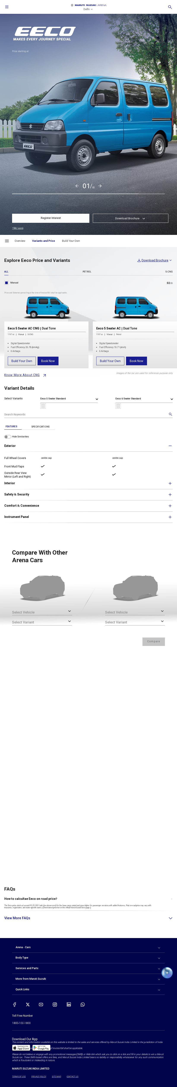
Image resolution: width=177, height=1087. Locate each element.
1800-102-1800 (21, 1023)
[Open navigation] (6, 6)
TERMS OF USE (19, 1077)
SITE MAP (56, 1077)
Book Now (48, 361)
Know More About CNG (22, 375)
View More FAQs (17, 918)
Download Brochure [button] (127, 218)
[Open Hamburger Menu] (6, 241)
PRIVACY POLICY (38, 1077)
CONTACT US (72, 1077)
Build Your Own (21, 361)
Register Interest (51, 218)
